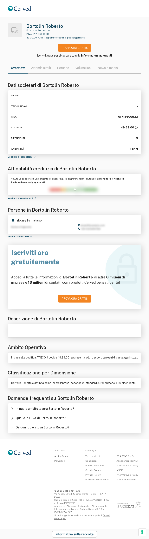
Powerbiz (59, 461)
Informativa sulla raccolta (74, 534)
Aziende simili (41, 68)
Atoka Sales (61, 456)
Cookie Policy (93, 470)
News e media (108, 68)
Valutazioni (83, 68)
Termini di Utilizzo (95, 456)
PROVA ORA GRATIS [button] (75, 47)
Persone (63, 68)
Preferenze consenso (97, 479)
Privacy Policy (93, 475)
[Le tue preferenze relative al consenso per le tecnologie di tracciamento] (142, 532)
